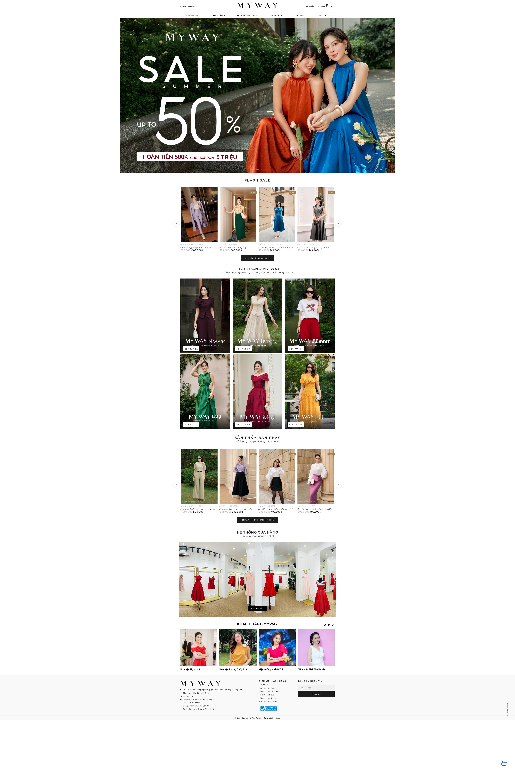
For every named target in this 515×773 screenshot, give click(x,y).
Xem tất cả (191, 349)
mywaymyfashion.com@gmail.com (198, 699)
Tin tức (323, 15)
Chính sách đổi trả (267, 698)
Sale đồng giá (246, 15)
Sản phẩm (217, 15)
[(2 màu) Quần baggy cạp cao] (316, 219)
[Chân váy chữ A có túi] (277, 219)
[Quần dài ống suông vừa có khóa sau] (277, 481)
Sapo (278, 718)
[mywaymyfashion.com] (257, 95)
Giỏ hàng (323, 6)
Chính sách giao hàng (269, 691)
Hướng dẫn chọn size (268, 688)
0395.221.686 (193, 6)
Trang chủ (193, 15)
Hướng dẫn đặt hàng (268, 701)
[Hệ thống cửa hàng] (257, 579)
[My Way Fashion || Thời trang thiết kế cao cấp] (257, 5)
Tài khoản (310, 6)
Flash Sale (275, 15)
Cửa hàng (300, 15)
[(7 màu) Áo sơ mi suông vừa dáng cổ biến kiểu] (199, 481)
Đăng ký (316, 694)
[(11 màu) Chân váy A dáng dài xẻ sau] (316, 481)
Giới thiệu (263, 685)
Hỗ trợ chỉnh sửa (266, 695)
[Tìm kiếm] (332, 6)
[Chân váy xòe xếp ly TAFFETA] (238, 219)
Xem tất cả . (257, 258)
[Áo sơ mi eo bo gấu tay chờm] (199, 219)
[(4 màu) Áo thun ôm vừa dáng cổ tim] (238, 481)
